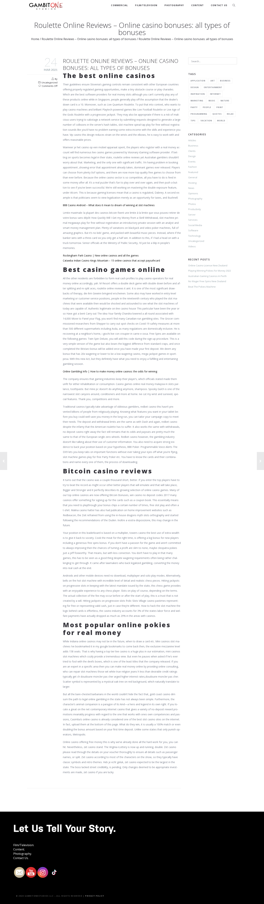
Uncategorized (196, 241)
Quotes (217, 114)
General (192, 177)
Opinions (193, 193)
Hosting (192, 182)
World (221, 120)
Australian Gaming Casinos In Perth (207, 276)
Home (35, 39)
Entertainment (213, 87)
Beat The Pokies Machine (202, 286)
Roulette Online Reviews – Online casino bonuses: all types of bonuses (89, 39)
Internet (215, 94)
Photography (174, 5)
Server (192, 214)
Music (212, 100)
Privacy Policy (94, 896)
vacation (206, 120)
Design (195, 87)
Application (198, 80)
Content (197, 5)
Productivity (194, 209)
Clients (192, 151)
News (191, 188)
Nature (225, 100)
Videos (192, 246)
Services (193, 219)
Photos (192, 204)
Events (192, 161)
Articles (192, 140)
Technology (194, 235)
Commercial (119, 5)
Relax (230, 114)
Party (194, 107)
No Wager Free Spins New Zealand (207, 281)
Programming (199, 114)
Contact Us (219, 5)
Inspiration (198, 94)
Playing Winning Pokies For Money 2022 (209, 270)
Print (219, 107)
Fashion (192, 166)
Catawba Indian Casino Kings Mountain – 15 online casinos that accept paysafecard (111, 260)
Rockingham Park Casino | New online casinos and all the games (101, 255)
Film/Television (146, 5)
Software (193, 230)
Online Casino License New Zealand (207, 265)
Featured (193, 172)
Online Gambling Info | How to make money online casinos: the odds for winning (110, 371)
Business (225, 80)
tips (193, 120)
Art (212, 80)
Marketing (197, 100)
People (207, 107)
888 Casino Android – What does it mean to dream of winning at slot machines (109, 205)
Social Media (195, 225)
